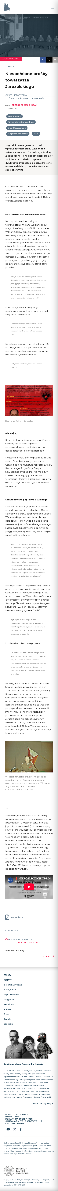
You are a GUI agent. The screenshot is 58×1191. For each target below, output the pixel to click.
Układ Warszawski (17, 128)
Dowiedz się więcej (43, 1103)
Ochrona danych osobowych (21, 1121)
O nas (6, 1014)
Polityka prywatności (17, 1114)
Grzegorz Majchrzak (24, 105)
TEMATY (8, 980)
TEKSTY (7, 975)
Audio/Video (10, 990)
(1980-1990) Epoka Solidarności (27, 98)
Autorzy (7, 1009)
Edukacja (8, 1024)
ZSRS (36, 134)
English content (11, 994)
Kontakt (7, 1019)
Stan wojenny (14, 116)
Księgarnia (9, 999)
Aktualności (9, 1004)
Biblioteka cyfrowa (13, 985)
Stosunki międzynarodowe (21, 122)
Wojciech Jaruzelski (18, 134)
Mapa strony (12, 1117)
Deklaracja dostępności (19, 1119)
